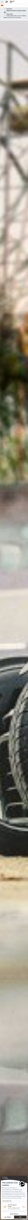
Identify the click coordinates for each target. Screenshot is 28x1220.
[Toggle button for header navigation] (2, 2)
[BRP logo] (6, 2)
